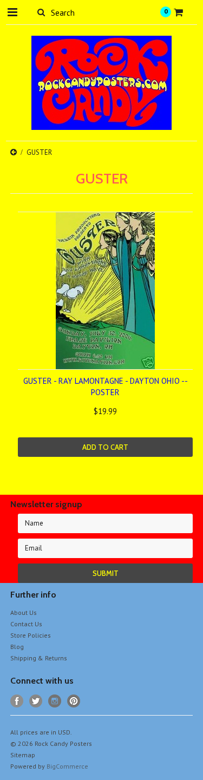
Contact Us (26, 624)
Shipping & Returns (38, 658)
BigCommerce (67, 766)
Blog (17, 647)
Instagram (55, 701)
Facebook (17, 701)
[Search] (41, 12)
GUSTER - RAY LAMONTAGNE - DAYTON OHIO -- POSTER (105, 386)
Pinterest (74, 701)
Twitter (36, 701)
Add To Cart (105, 447)
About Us (23, 612)
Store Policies (30, 635)
